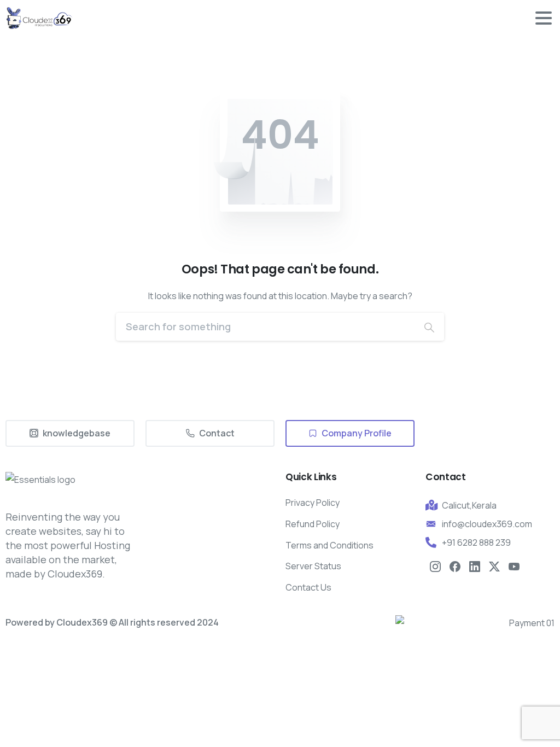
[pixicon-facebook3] (455, 566)
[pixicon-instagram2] (435, 566)
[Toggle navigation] (544, 18)
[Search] (429, 327)
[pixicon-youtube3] (514, 566)
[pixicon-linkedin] (475, 566)
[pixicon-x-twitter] (494, 566)
